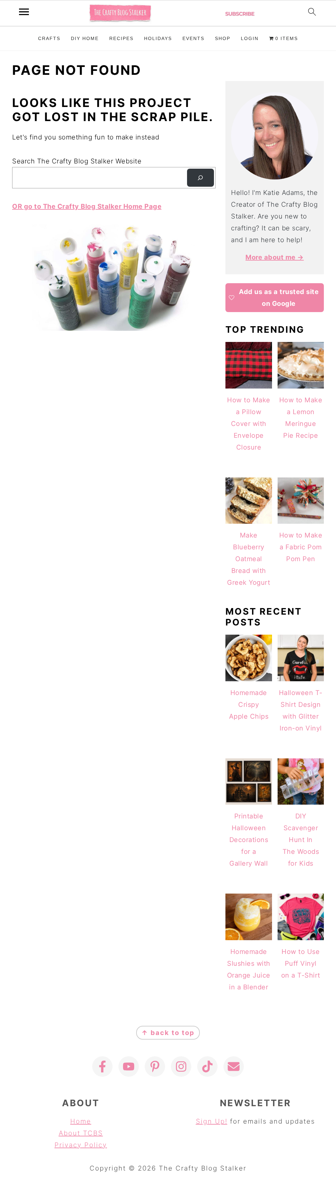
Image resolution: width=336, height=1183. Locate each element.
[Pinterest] (155, 1066)
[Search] (200, 178)
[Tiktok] (207, 1066)
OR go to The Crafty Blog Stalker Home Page (86, 206)
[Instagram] (181, 1066)
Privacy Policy (80, 1145)
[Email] (233, 1066)
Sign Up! (211, 1121)
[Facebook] (102, 1066)
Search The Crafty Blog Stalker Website (76, 161)
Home (80, 1121)
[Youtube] (128, 1066)
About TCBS (81, 1133)
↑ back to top (168, 1033)
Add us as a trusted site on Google (279, 297)
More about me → (274, 257)
